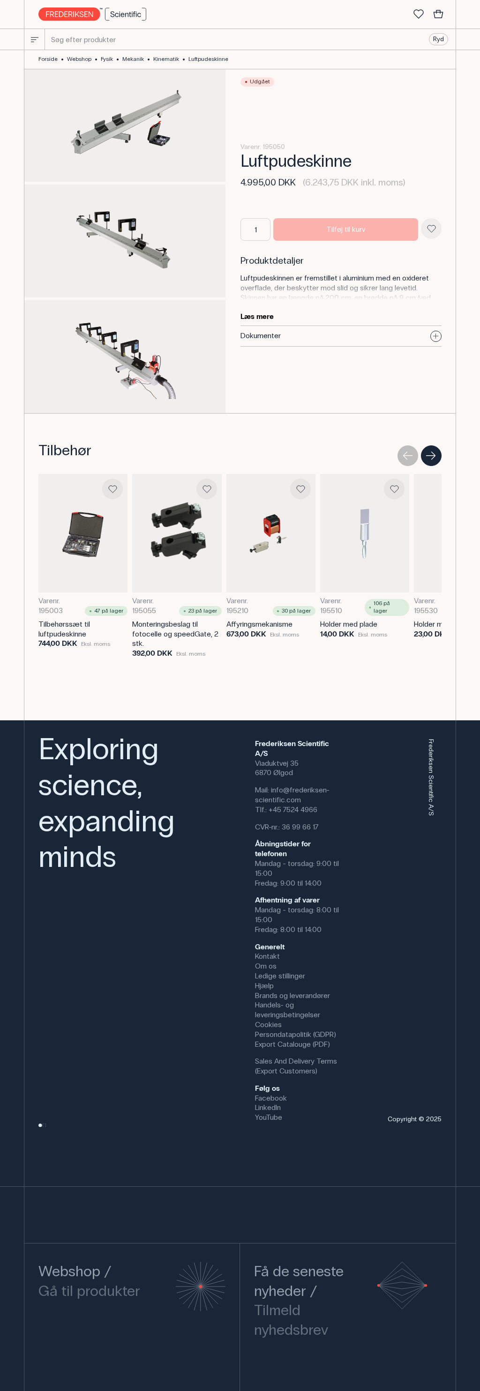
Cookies (268, 1024)
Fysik (107, 59)
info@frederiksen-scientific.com (292, 794)
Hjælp (264, 985)
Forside (48, 59)
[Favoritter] (418, 14)
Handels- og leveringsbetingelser (287, 1009)
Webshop (79, 59)
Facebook (271, 1098)
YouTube (268, 1117)
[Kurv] (438, 14)
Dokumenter (260, 335)
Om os (266, 966)
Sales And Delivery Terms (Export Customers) (296, 1066)
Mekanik (133, 59)
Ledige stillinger (280, 975)
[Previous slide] (408, 455)
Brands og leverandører (292, 995)
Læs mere (257, 316)
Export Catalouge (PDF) (292, 1044)
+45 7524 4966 (293, 809)
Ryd (438, 39)
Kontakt (267, 956)
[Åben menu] (34, 39)
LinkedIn (268, 1107)
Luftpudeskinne (208, 59)
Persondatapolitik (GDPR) (295, 1034)
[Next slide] (431, 455)
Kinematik (166, 59)
